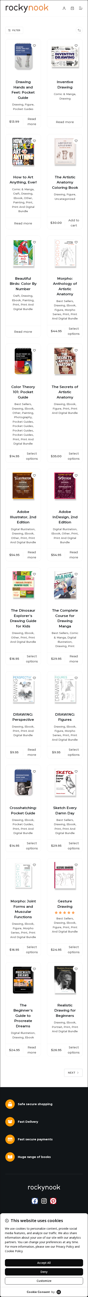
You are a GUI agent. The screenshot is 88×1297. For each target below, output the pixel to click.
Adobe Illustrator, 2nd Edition (23, 517)
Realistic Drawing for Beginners (65, 1010)
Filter (16, 30)
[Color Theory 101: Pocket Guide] (23, 361)
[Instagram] (44, 1201)
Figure (29, 104)
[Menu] (81, 8)
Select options (74, 331)
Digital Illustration (23, 529)
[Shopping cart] (72, 8)
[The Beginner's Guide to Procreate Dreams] (23, 980)
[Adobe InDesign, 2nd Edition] (64, 486)
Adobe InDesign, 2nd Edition (65, 517)
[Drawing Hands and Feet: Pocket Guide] (23, 56)
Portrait (57, 1027)
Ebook (18, 198)
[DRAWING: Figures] (64, 689)
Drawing (17, 104)
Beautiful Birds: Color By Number (23, 283)
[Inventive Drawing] (64, 56)
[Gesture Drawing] (64, 876)
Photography (23, 417)
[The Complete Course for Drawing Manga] (64, 585)
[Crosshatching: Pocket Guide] (23, 782)
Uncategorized (65, 198)
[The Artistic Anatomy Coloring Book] (64, 152)
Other (28, 198)
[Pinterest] (53, 1201)
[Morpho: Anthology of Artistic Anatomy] (64, 253)
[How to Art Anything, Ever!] (23, 152)
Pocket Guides (23, 109)
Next (71, 1072)
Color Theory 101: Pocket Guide (23, 392)
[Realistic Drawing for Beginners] (64, 980)
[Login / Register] (64, 8)
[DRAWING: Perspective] (23, 689)
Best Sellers (64, 301)
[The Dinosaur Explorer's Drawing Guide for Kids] (23, 585)
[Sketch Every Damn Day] (64, 782)
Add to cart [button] (73, 222)
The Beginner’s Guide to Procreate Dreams (23, 1015)
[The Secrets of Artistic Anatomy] (64, 361)
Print (29, 202)
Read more (31, 121)
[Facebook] (35, 1201)
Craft (16, 193)
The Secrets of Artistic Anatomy (65, 392)
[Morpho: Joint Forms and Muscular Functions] (23, 876)
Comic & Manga (64, 94)
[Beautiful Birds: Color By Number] (23, 253)
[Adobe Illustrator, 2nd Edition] (23, 486)
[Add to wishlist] (34, 45)
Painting (18, 202)
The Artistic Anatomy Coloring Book (65, 182)
